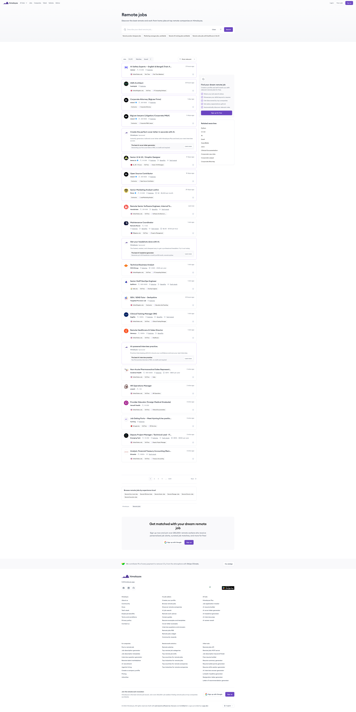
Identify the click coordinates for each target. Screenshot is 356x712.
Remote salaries (167, 647)
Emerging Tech (135, 438)
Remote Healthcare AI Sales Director (146, 330)
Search (228, 29)
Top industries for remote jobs (172, 660)
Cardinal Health (136, 373)
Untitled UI (184, 706)
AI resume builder (209, 607)
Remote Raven (135, 226)
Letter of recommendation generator (216, 680)
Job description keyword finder (214, 654)
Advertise (125, 677)
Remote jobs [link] (136, 506)
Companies (37, 3)
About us (125, 600)
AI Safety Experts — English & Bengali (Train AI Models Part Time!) (151, 66)
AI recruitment (127, 664)
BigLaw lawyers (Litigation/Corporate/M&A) (150, 115)
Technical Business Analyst (142, 265)
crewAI (132, 389)
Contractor (134, 107)
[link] (126, 506)
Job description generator (131, 650)
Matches (138, 59)
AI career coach (208, 620)
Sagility (132, 317)
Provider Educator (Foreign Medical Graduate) (150, 402)
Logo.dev (205, 706)
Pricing (124, 674)
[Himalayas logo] (10, 3)
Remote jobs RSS (168, 630)
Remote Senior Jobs (160, 494)
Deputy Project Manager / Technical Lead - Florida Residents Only (151, 435)
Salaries (51, 3)
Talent (45, 3)
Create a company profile (131, 670)
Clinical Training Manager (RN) (143, 314)
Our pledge (229, 564)
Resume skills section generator (214, 667)
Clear (214, 29)
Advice (58, 3)
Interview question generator (132, 657)
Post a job (340, 3)
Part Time (147, 74)
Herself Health (135, 405)
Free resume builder (209, 657)
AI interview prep (209, 617)
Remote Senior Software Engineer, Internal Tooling (151, 206)
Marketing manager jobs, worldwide (155, 36)
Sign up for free (216, 113)
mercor (132, 70)
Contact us (126, 624)
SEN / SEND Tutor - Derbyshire (143, 297)
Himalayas (125, 506)
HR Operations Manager (141, 386)
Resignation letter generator (213, 677)
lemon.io (133, 160)
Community (126, 604)
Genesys (133, 333)
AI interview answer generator (213, 670)
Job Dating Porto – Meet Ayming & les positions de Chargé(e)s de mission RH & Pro (151, 418)
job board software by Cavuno (166, 706)
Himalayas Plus (208, 600)
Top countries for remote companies (175, 664)
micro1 (132, 102)
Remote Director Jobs (187, 494)
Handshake (134, 209)
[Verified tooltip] (136, 102)
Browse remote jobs (169, 604)
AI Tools (22, 3)
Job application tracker (211, 604)
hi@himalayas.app (128, 582)
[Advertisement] (159, 50)
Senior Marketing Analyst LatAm (144, 190)
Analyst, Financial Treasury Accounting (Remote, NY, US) (151, 451)
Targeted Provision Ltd (138, 301)
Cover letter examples (170, 624)
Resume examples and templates (173, 620)
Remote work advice (169, 614)
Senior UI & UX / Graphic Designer (145, 157)
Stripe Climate (193, 564)
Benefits (161, 160)
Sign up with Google (174, 542)
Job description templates (131, 654)
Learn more (188, 146)
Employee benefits (128, 614)
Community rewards (169, 637)
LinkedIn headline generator (213, 674)
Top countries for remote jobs (172, 657)
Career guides (167, 617)
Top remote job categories (171, 650)
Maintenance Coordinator (141, 222)
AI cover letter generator (211, 610)
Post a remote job (128, 647)
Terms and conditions (129, 617)
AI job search (167, 610)
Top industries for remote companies (175, 667)
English (228, 706)
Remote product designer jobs (132, 36)
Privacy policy (126, 620)
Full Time (148, 90)
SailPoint (133, 284)
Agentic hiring (127, 667)
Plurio (132, 193)
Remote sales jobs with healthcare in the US (206, 36)
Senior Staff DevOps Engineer (143, 281)
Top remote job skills (169, 654)
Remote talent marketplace (131, 660)
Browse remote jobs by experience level (140, 490)
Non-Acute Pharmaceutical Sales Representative (151, 369)
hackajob (133, 86)
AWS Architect (136, 83)
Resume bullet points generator (214, 664)
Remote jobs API (208, 647)
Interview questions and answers (173, 627)
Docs (123, 607)
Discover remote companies (172, 607)
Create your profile (168, 600)
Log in (332, 3)
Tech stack (172, 160)
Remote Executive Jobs (131, 497)
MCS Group (134, 268)
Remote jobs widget (169, 634)
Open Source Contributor (141, 173)
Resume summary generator (212, 660)
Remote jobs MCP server (211, 650)
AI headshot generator (211, 614)
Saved (147, 59)
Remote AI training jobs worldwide (179, 36)
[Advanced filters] (221, 29)
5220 (170, 479)
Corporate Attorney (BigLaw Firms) (145, 99)
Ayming (133, 422)
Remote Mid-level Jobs (146, 494)
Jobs (30, 3)
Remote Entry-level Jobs (131, 494)
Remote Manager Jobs (173, 494)
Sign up (349, 3)
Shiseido (133, 454)
